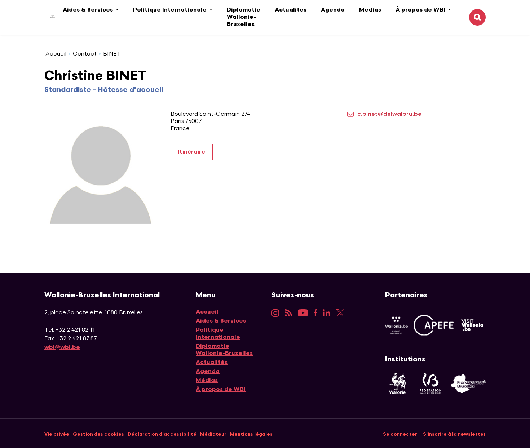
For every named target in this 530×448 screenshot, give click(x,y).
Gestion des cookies (98, 434)
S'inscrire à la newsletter (454, 434)
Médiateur (213, 434)
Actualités (290, 9)
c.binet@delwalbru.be (389, 114)
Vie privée (56, 434)
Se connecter (400, 434)
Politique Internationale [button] (170, 9)
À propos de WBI (221, 389)
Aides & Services (221, 321)
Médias (370, 9)
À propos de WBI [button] (421, 9)
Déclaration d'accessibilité (162, 434)
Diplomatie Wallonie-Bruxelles (243, 17)
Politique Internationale (218, 334)
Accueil (55, 53)
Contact (85, 53)
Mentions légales (251, 434)
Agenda (333, 9)
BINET (112, 53)
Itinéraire (191, 151)
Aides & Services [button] (88, 9)
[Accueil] (47, 17)
